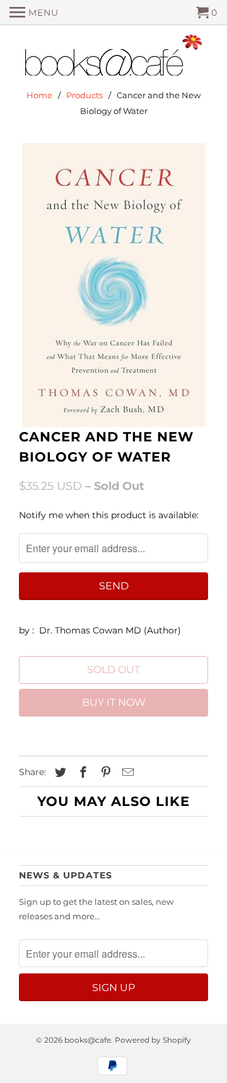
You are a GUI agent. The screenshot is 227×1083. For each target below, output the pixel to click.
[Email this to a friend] (126, 773)
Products (84, 95)
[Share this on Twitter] (59, 773)
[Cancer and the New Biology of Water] (113, 285)
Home (39, 95)
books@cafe (87, 1040)
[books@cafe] (113, 58)
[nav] (34, 12)
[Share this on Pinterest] (104, 773)
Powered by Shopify (153, 1040)
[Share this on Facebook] (81, 773)
